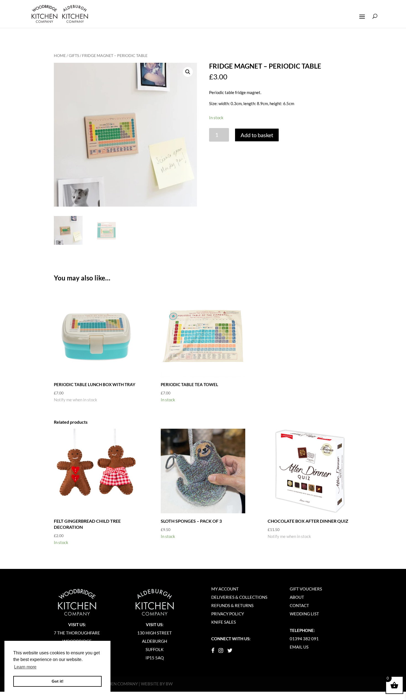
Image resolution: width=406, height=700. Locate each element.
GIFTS (74, 55)
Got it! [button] (58, 681)
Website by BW (157, 683)
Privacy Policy (227, 613)
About (297, 597)
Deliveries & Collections (239, 597)
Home (60, 55)
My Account (225, 588)
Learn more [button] (25, 667)
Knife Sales (223, 622)
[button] (188, 72)
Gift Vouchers (306, 588)
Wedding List (304, 613)
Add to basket (257, 135)
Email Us (299, 646)
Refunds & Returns (232, 605)
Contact (299, 605)
